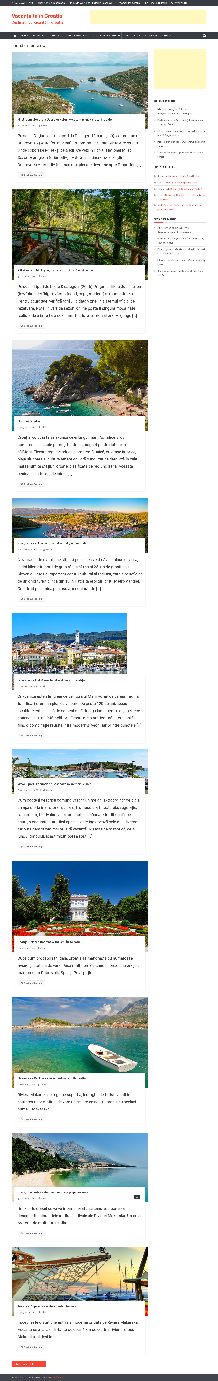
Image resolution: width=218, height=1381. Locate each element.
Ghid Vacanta (132, 36)
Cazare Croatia (107, 36)
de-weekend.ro (179, 2)
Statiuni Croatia (29, 421)
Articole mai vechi (25, 1364)
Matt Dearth (164, 205)
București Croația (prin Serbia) (184, 176)
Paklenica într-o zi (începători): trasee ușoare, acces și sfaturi (180, 122)
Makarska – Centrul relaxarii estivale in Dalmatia (52, 1078)
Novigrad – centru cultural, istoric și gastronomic (52, 543)
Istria (36, 36)
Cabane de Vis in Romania (51, 2)
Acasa (24, 36)
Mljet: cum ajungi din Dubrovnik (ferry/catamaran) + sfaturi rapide (65, 119)
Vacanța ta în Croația (37, 16)
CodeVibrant (56, 1377)
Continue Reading (33, 175)
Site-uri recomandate (158, 36)
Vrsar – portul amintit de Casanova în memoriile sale (54, 784)
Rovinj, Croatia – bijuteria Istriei (181, 182)
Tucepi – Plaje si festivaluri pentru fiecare (47, 1306)
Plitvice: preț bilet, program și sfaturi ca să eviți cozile (55, 270)
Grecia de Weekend (79, 2)
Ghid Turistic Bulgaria (155, 2)
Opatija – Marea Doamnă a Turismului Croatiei (50, 942)
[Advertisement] (148, 17)
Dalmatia (53, 36)
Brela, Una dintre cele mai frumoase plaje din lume (53, 1192)
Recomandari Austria (128, 2)
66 (137, 1197)
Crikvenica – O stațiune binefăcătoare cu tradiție (52, 680)
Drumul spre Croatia (79, 36)
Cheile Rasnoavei (103, 2)
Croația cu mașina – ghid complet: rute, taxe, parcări (180, 154)
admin (44, 125)
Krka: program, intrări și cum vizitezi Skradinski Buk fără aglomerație (181, 133)
